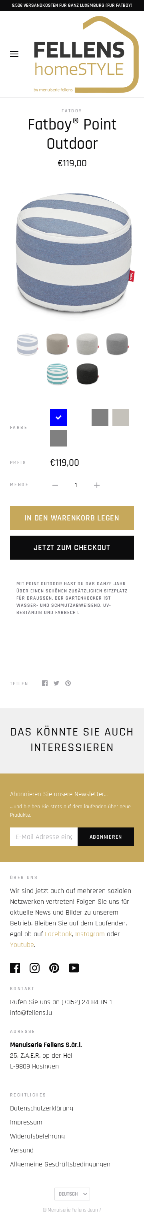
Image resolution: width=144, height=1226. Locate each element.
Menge (19, 485)
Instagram (90, 934)
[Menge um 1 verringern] (55, 485)
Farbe (19, 428)
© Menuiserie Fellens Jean (70, 1210)
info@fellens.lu (31, 1012)
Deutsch (68, 1194)
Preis (18, 463)
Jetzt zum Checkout (72, 547)
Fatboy (72, 111)
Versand (22, 1150)
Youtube (22, 944)
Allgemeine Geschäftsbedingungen (60, 1164)
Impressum (26, 1122)
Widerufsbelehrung (37, 1136)
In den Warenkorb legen (72, 518)
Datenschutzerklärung (41, 1108)
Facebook (58, 934)
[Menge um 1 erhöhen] (97, 485)
